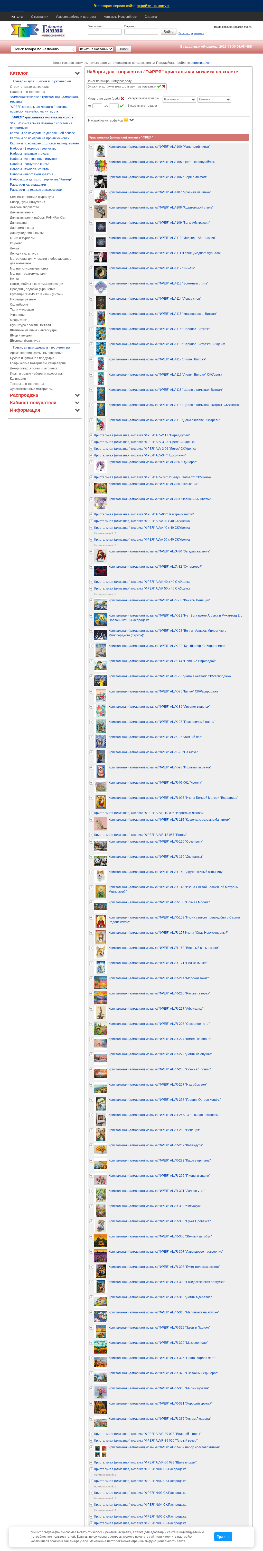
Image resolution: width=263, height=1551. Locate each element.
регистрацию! (200, 63)
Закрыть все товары (142, 105)
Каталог (18, 17)
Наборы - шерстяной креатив (31, 174)
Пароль (129, 26)
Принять (223, 1537)
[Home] (25, 31)
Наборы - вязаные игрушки (30, 153)
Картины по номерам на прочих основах (39, 138)
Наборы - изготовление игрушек (33, 159)
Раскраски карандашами (28, 184)
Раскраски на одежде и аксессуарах (36, 190)
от (89, 105)
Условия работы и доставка (76, 17)
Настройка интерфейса (105, 120)
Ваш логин (94, 26)
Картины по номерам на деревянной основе (42, 133)
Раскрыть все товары (143, 98)
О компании (39, 17)
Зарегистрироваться (191, 33)
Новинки (204, 99)
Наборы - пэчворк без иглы (29, 169)
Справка (151, 17)
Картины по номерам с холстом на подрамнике (44, 143)
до (106, 105)
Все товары (171, 99)
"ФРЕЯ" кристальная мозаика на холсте (42, 117)
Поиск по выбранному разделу (109, 81)
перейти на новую (153, 6)
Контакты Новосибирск (120, 17)
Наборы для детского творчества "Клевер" (41, 179)
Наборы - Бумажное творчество (33, 148)
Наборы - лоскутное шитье (29, 164)
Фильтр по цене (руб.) (104, 98)
